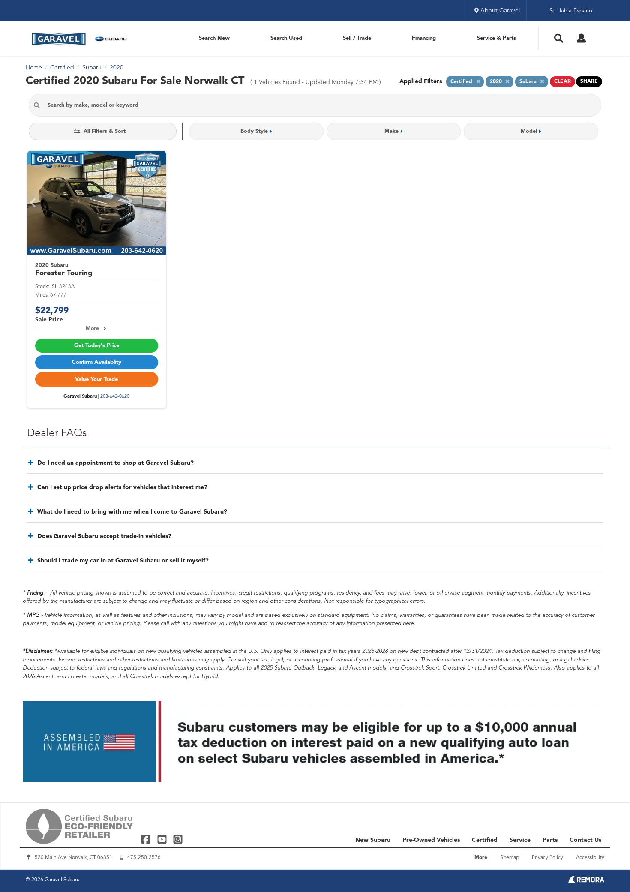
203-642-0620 (114, 396)
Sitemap (509, 857)
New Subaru (372, 840)
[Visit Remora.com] (586, 882)
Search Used (286, 38)
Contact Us (585, 840)
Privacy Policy (547, 857)
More (92, 328)
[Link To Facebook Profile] (147, 839)
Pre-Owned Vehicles (431, 840)
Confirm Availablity (96, 362)
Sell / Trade (357, 38)
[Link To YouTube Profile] (163, 839)
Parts (550, 840)
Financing (424, 38)
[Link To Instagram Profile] (178, 839)
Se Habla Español (571, 11)
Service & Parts (496, 38)
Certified (485, 840)
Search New (214, 38)
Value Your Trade (96, 379)
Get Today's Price (96, 345)
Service (520, 840)
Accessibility (590, 857)
